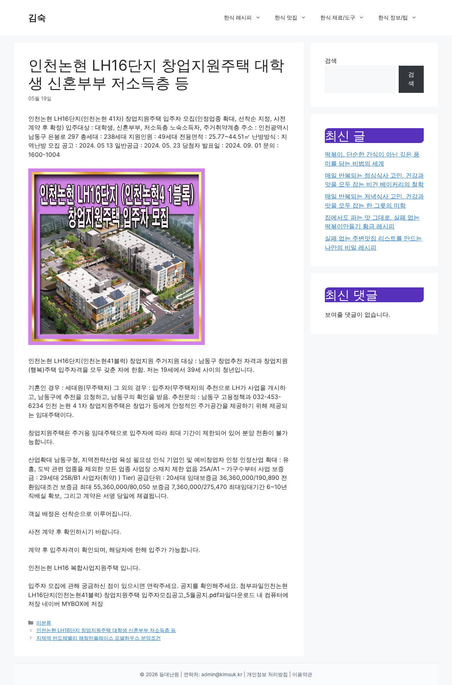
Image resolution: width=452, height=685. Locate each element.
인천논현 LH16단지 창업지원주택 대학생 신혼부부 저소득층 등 (106, 630)
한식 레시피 (238, 17)
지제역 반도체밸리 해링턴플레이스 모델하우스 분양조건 (98, 638)
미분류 (43, 623)
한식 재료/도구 (337, 17)
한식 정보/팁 (393, 17)
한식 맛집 (286, 17)
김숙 (37, 17)
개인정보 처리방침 (267, 674)
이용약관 (302, 674)
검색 (331, 60)
